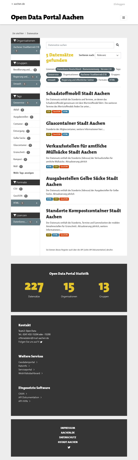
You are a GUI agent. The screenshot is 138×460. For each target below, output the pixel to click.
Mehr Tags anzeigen (23, 173)
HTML (65, 112)
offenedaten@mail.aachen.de (34, 338)
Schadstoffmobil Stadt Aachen (78, 93)
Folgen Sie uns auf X (29, 341)
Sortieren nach (86, 55)
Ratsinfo (23, 365)
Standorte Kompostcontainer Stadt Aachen (83, 214)
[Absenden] (117, 45)
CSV (48, 112)
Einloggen (119, 4)
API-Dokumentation (97, 250)
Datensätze (32, 33)
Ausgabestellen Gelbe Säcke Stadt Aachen (82, 181)
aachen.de (68, 432)
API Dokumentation (29, 397)
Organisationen (69, 296)
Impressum (68, 428)
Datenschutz (67, 437)
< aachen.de (18, 4)
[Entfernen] (112, 69)
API (81, 250)
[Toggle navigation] (123, 17)
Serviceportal (25, 369)
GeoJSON (56, 112)
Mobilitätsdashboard (30, 373)
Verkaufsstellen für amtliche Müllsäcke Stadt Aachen (76, 149)
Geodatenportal (27, 362)
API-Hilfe (23, 401)
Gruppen (104, 296)
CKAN (22, 393)
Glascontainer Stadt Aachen (75, 123)
